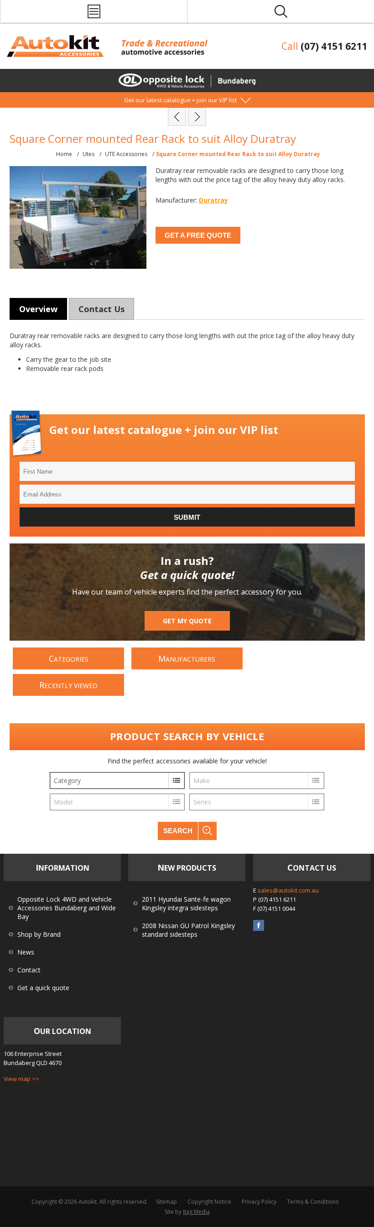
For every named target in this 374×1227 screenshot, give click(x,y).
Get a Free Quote (198, 235)
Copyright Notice (209, 1202)
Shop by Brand (39, 934)
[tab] (38, 309)
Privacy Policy (259, 1202)
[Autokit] (56, 54)
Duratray (213, 200)
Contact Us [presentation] (101, 308)
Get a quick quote (43, 987)
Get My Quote (187, 620)
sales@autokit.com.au (288, 890)
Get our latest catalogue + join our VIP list (180, 100)
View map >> (21, 1079)
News (25, 952)
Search (177, 831)
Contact (29, 970)
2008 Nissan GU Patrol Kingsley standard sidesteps (188, 930)
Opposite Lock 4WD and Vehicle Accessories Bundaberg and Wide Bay (66, 908)
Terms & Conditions (312, 1202)
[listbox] (117, 780)
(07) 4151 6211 (334, 46)
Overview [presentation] (38, 308)
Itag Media (196, 1212)
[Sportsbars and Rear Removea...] (177, 117)
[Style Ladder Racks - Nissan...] (197, 117)
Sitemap (166, 1202)
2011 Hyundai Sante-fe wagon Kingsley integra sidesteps (186, 903)
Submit (187, 517)
